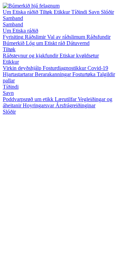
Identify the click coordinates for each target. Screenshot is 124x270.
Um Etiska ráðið (21, 12)
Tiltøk (47, 12)
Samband (13, 18)
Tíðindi (80, 12)
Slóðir (107, 12)
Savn (95, 12)
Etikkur (62, 12)
